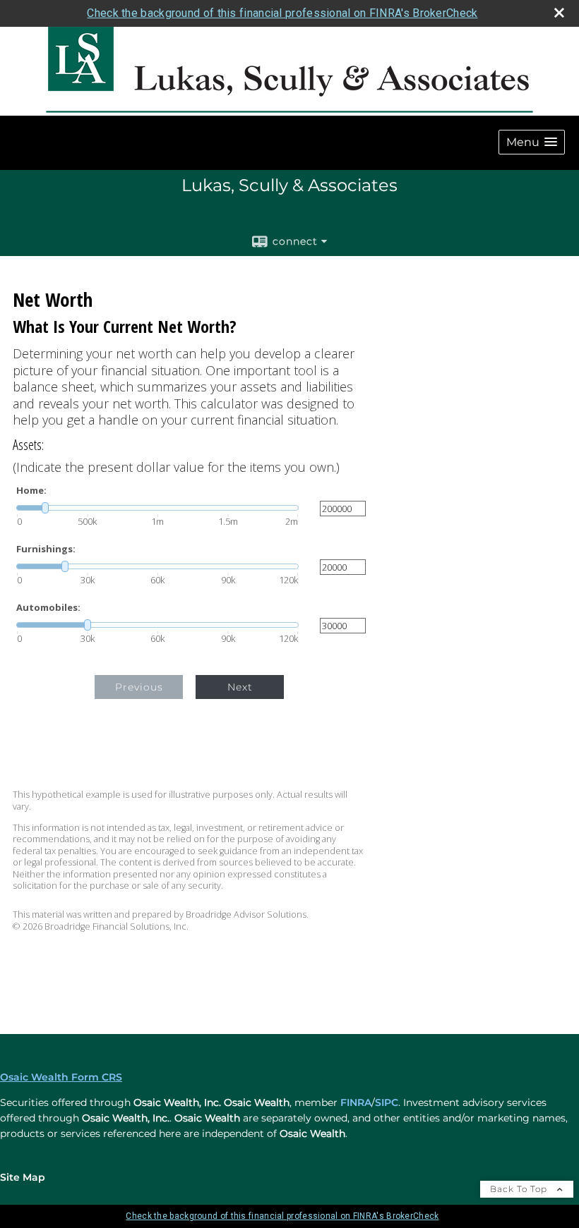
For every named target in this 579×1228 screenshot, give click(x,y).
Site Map (22, 1177)
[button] (532, 142)
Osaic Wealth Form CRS (61, 1077)
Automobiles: (48, 607)
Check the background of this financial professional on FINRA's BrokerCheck (282, 13)
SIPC (386, 1102)
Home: (31, 490)
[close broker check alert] (559, 12)
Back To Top (520, 1189)
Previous (139, 687)
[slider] (157, 508)
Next (240, 687)
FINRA (355, 1102)
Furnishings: (46, 549)
